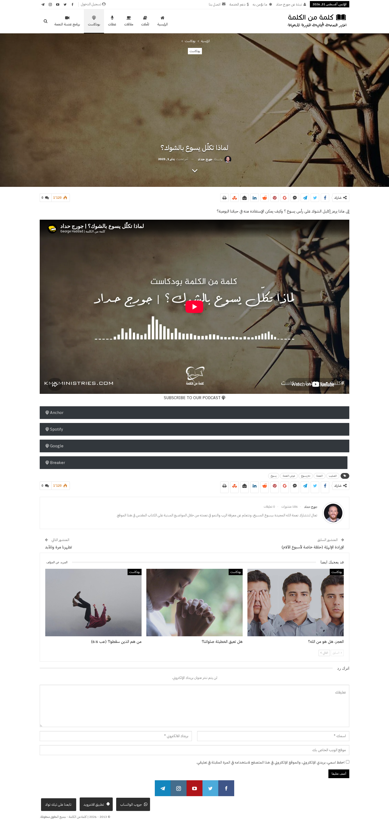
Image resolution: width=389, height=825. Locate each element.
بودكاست (94, 24)
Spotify (56, 429)
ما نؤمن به (260, 4)
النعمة (319, 476)
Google (56, 446)
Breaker (57, 463)
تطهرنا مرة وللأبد (58, 547)
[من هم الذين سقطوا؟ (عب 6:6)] (93, 602)
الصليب (333, 476)
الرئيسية (162, 24)
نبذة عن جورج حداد (289, 4)
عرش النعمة (289, 476)
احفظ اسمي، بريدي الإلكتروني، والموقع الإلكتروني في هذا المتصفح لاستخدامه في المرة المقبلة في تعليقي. (270, 762)
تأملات (145, 24)
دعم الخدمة (237, 4)
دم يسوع (305, 476)
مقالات (128, 24)
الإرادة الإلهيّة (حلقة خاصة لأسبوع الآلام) (313, 547)
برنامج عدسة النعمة (67, 24)
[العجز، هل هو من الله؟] (295, 602)
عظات (112, 24)
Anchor (56, 413)
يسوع (274, 476)
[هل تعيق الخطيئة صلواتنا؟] (194, 602)
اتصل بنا (214, 4)
